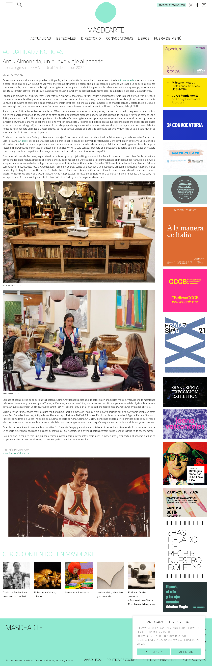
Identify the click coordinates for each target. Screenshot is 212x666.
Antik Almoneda (125, 80)
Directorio (91, 38)
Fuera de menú (167, 38)
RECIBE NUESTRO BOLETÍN (172, 5)
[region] (168, 637)
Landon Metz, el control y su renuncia (110, 594)
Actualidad (40, 38)
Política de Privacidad (159, 659)
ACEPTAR (186, 652)
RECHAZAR (153, 652)
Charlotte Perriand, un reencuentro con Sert (15, 594)
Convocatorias (119, 38)
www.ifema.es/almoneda (16, 453)
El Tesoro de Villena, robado (45, 594)
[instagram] (204, 5)
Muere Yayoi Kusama (77, 592)
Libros (144, 38)
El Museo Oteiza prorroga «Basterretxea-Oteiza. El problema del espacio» (141, 598)
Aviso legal (93, 659)
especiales (66, 38)
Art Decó (23, 141)
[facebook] (197, 5)
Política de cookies (121, 659)
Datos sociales (194, 659)
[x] (191, 5)
